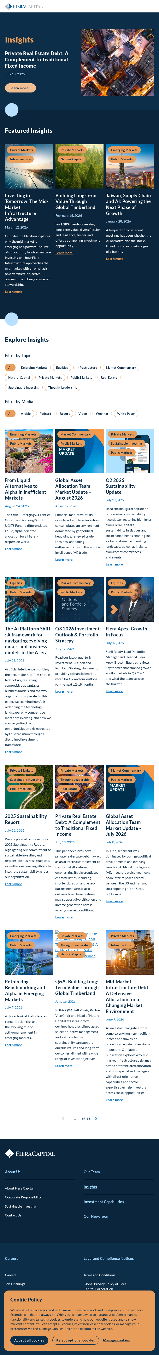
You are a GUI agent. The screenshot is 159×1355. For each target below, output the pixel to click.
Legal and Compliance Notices (109, 1258)
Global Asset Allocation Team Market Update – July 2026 (124, 825)
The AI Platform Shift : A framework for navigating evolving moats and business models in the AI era (28, 640)
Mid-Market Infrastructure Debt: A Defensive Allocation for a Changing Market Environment (128, 996)
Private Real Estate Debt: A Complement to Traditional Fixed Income (77, 825)
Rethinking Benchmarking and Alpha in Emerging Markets (25, 990)
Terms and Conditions (99, 1275)
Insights (90, 1186)
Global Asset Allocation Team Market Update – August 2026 (73, 489)
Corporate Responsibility (23, 1197)
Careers (11, 1258)
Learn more (23, 88)
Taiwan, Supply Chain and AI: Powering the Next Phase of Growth (128, 204)
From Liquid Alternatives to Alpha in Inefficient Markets (25, 489)
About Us (12, 1171)
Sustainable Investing (20, 1206)
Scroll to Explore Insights (11, 319)
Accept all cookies (29, 1340)
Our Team (92, 1171)
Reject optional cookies (75, 1340)
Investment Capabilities (104, 1201)
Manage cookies (116, 1340)
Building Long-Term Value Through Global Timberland (76, 201)
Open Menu (150, 6)
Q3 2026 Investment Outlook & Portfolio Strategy (77, 634)
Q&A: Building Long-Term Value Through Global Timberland (77, 987)
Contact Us (13, 1215)
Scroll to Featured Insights (11, 110)
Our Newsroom (96, 1216)
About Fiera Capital (19, 1188)
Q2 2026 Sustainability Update (121, 486)
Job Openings (15, 1284)
